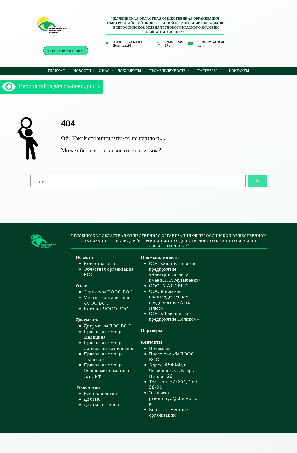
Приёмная (160, 348)
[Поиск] (257, 181)
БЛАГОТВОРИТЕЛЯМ (65, 50)
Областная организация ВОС (109, 271)
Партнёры (151, 330)
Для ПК (92, 399)
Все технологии (100, 393)
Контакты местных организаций (169, 412)
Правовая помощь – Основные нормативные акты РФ (109, 370)
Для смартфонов (101, 404)
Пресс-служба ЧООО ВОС (172, 356)
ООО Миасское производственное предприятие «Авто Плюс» (170, 299)
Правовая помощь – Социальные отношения (109, 345)
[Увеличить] (103, 47)
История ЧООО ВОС (106, 308)
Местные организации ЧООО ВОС (107, 300)
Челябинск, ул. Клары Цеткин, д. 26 (127, 43)
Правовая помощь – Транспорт (105, 356)
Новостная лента (102, 263)
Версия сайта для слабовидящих (58, 85)
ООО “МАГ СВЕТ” (169, 285)
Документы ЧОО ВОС (107, 326)
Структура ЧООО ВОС (108, 291)
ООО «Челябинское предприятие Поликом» (174, 316)
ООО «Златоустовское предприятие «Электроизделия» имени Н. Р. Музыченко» (175, 271)
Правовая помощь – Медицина (105, 334)
